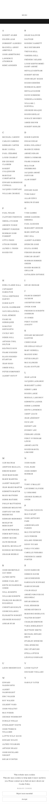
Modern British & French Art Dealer (24, 7)
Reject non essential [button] (24, 793)
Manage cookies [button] (24, 788)
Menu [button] (24, 15)
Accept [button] (24, 799)
